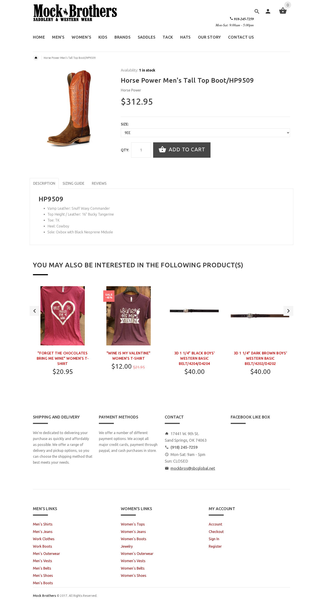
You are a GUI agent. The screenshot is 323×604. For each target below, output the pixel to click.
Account (215, 524)
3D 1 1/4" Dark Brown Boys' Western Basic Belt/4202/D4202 (260, 358)
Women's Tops (133, 524)
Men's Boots (43, 583)
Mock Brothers (44, 595)
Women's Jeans (133, 532)
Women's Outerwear (137, 554)
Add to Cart (186, 149)
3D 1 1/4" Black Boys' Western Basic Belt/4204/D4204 (194, 358)
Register (215, 546)
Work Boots (42, 546)
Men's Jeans (43, 532)
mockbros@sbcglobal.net (193, 468)
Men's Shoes (43, 575)
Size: (125, 124)
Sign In (214, 539)
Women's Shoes (133, 575)
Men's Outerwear (46, 554)
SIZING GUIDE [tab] (73, 183)
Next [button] (288, 311)
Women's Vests (133, 561)
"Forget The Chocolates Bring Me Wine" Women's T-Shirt (63, 358)
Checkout (216, 532)
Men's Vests (42, 561)
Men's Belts (42, 568)
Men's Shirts (43, 524)
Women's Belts (133, 568)
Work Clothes (43, 539)
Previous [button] (35, 311)
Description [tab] (44, 183)
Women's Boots (133, 539)
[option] (63, 342)
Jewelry (127, 546)
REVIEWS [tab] (99, 183)
